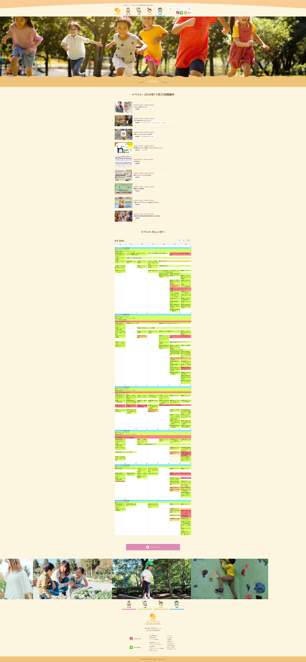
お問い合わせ (153, 650)
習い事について (171, 649)
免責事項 (152, 646)
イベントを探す (153, 639)
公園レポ (169, 641)
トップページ (155, 547)
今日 (188, 240)
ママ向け (169, 637)
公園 (139, 14)
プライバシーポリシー (155, 644)
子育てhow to (171, 645)
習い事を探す (153, 635)
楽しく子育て (171, 647)
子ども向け (170, 643)
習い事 (128, 14)
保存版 (169, 639)
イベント (150, 14)
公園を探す (152, 637)
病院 (160, 14)
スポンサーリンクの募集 (156, 648)
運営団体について (154, 643)
